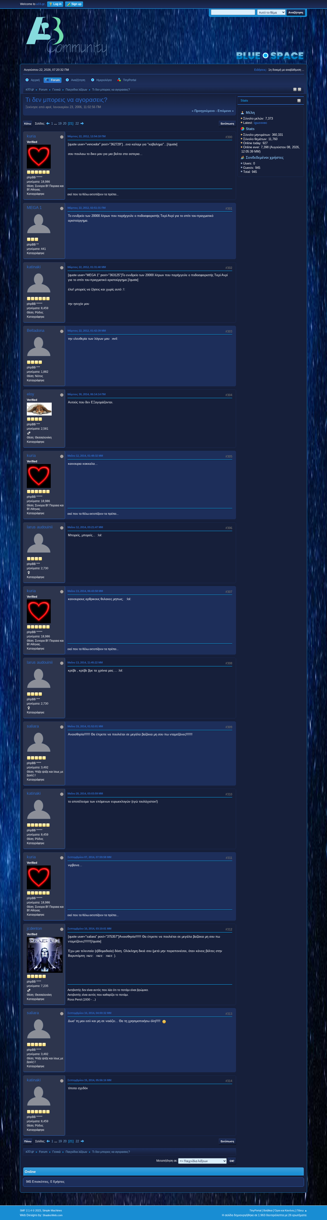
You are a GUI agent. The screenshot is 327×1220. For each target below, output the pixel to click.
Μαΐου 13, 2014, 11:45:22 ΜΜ (85, 662)
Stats (244, 100)
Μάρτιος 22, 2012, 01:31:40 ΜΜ (87, 267)
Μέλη (250, 113)
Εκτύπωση (227, 123)
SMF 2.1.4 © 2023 (30, 1210)
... (56, 123)
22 (77, 123)
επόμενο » (226, 111)
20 (64, 123)
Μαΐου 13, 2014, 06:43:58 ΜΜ (85, 591)
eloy (30, 394)
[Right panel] (295, 90)
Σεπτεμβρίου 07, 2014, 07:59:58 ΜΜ (89, 857)
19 (60, 123)
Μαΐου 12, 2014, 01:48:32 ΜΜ (85, 455)
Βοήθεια (267, 1210)
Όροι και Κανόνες (285, 1210)
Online (30, 1172)
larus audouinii (40, 527)
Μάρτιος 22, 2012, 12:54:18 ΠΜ (87, 136)
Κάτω (27, 123)
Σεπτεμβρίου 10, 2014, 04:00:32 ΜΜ (89, 1013)
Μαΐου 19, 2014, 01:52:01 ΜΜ (85, 726)
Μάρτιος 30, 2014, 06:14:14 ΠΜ (87, 394)
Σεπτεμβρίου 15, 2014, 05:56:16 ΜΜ (89, 1080)
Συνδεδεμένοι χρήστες (265, 157)
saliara (33, 726)
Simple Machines (52, 1210)
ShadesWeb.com (52, 1215)
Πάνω (27, 1141)
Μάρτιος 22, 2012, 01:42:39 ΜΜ (87, 330)
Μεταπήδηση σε (166, 1160)
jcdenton (34, 928)
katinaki (34, 267)
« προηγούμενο (203, 111)
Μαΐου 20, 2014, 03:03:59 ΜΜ (85, 793)
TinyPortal (255, 1210)
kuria (31, 136)
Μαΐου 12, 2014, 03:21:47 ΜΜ (85, 527)
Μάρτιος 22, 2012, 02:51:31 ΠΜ (87, 207)
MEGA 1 (34, 207)
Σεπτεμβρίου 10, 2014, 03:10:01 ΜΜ (89, 928)
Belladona (35, 330)
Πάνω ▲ (302, 1210)
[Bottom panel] (299, 90)
